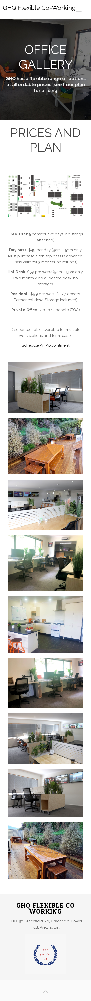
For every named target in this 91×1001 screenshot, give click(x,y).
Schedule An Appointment (45, 345)
